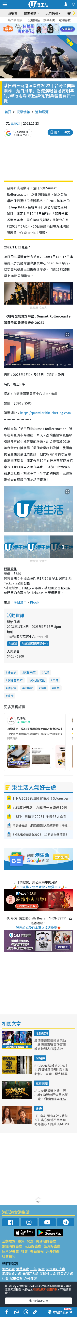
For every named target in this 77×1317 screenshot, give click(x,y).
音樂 (43, 688)
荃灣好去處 (52, 1246)
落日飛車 (20, 602)
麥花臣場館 (37, 680)
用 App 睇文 (62, 132)
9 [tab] (37, 29)
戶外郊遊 (52, 1251)
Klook (34, 602)
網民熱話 (8, 1268)
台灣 (46, 672)
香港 (10, 696)
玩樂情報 (23, 111)
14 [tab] (37, 34)
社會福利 (8, 1256)
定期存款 (65, 20)
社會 (24, 1251)
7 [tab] (30, 29)
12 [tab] (49, 29)
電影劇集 (42, 1083)
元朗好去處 (32, 1246)
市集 (21, 1241)
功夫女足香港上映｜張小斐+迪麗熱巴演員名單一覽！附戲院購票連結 (51, 1094)
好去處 (12, 672)
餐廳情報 (37, 1251)
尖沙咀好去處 (46, 1241)
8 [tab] (34, 29)
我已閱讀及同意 (38, 1301)
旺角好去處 (10, 1251)
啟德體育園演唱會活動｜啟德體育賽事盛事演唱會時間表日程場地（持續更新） (50, 1046)
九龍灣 (12, 643)
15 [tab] (41, 34)
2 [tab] (34, 24)
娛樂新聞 (49, 20)
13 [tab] (34, 34)
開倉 (30, 1241)
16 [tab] (45, 34)
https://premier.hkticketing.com (45, 412)
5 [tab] (45, 24)
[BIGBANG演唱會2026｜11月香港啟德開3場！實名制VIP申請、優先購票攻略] (17, 1072)
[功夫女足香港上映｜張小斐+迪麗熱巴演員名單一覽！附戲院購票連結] (17, 1097)
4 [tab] (41, 24)
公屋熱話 (34, 20)
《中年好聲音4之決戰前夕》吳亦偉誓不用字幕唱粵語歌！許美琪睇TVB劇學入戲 (51, 1121)
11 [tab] (45, 29)
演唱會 (12, 13)
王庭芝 (15, 123)
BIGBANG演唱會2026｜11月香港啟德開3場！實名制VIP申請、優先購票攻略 (51, 1071)
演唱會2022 (15, 680)
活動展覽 (42, 111)
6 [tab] (49, 24)
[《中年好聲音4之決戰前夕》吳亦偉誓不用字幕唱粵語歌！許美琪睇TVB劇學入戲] (17, 1122)
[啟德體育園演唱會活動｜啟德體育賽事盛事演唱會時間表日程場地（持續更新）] (17, 1047)
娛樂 (39, 1108)
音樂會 (28, 688)
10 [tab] (41, 29)
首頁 (8, 111)
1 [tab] (30, 24)
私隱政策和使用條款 (45, 1289)
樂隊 (55, 680)
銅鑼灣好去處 (12, 1246)
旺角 (57, 688)
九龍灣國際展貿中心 (34, 643)
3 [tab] (37, 24)
